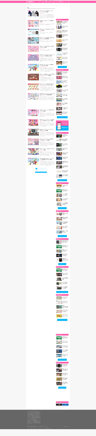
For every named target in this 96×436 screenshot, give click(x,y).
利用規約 (47, 428)
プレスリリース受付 (39, 426)
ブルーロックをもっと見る (62, 359)
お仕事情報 (50, 1)
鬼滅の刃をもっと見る (62, 387)
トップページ (39, 1)
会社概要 (28, 426)
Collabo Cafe (30, 1)
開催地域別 (46, 1)
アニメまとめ (53, 1)
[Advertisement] (41, 104)
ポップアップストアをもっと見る (62, 117)
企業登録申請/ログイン (61, 1)
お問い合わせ (34, 420)
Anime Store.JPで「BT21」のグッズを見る (41, 172)
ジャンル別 (43, 1)
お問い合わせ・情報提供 (33, 426)
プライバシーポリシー (45, 426)
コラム (56, 1)
